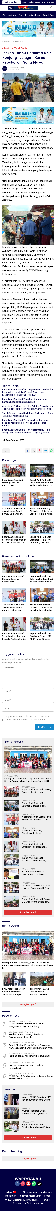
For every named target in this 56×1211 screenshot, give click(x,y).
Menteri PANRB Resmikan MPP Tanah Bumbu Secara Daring (36, 1098)
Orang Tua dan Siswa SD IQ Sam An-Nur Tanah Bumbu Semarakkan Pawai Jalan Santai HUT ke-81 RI (27, 780)
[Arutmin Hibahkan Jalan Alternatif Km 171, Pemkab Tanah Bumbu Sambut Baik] (11, 1113)
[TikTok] (39, 1183)
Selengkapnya (27, 912)
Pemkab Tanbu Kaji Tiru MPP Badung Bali (29, 1056)
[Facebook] (17, 1183)
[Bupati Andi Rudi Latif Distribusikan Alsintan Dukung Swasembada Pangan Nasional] (11, 1126)
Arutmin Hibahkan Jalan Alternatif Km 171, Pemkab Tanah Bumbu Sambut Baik (35, 1112)
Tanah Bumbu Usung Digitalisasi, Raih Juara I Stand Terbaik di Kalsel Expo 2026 (27, 414)
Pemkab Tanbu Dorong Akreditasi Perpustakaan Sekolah (26, 1035)
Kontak (47, 1195)
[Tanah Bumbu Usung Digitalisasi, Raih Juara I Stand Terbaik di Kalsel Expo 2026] (42, 499)
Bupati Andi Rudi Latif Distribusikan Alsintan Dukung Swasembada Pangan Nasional (36, 1126)
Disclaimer (10, 1195)
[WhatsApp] (34, 1183)
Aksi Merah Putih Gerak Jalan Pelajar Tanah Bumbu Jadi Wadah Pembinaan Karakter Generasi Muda (27, 407)
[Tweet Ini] (33, 450)
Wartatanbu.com (21, 1199)
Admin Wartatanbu (16, 67)
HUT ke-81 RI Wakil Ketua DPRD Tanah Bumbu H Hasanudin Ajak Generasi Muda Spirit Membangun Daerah (34, 873)
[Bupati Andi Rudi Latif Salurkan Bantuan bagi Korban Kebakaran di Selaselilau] (42, 470)
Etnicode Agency (35, 1203)
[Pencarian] (52, 8)
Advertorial (7, 48)
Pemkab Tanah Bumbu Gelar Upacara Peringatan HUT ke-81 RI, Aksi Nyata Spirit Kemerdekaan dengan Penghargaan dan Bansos (36, 886)
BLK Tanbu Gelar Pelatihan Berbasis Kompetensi (27, 1066)
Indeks (9, 1192)
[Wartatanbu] (22, 8)
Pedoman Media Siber (30, 1195)
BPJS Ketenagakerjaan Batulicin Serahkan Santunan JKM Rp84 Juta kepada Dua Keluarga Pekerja (13, 992)
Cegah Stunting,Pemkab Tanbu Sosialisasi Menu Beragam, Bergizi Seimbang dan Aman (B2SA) (31, 1046)
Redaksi (33, 1192)
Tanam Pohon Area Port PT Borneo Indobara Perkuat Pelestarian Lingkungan (41, 992)
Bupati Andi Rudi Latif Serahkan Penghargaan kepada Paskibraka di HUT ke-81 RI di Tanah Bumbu (25, 423)
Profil (22, 1192)
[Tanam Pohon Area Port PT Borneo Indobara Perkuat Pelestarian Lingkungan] (42, 979)
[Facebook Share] (27, 450)
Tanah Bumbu (20, 48)
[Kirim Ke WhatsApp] (51, 450)
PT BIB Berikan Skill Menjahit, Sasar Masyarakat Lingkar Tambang (26, 1025)
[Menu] (4, 8)
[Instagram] (22, 1183)
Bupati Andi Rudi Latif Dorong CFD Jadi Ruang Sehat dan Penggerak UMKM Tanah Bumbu (36, 900)
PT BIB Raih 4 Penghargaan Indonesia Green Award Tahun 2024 (31, 1077)
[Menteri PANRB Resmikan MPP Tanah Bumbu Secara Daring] (11, 1099)
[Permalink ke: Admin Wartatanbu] (4, 68)
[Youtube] (28, 1183)
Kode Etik (45, 1192)
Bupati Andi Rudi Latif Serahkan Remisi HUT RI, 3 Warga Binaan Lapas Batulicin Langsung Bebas (26, 431)
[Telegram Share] (45, 450)
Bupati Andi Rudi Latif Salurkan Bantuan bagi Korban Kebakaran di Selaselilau (24, 400)
